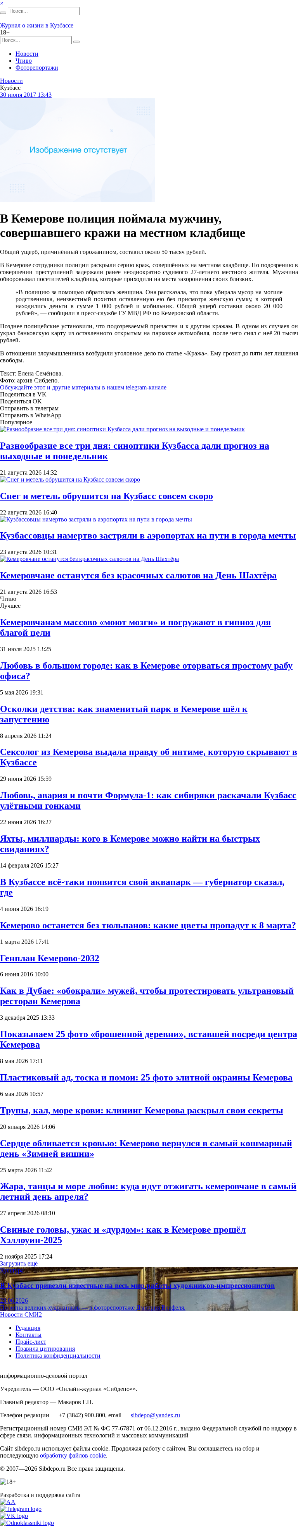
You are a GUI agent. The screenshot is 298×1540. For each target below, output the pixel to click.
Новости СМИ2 (21, 1314)
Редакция (28, 1327)
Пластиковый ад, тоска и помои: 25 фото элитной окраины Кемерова (146, 1077)
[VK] (14, 1516)
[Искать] (3, 13)
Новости (27, 53)
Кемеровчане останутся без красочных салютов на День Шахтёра (138, 575)
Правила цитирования (45, 1348)
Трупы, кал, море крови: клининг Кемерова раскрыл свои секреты (141, 1110)
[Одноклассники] (27, 1522)
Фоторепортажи (37, 67)
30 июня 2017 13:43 (26, 94)
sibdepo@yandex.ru (155, 1415)
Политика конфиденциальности (58, 1355)
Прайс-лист (31, 1341)
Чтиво (24, 60)
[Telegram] (21, 1509)
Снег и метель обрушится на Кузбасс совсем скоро (106, 496)
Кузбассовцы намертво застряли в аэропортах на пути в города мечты (148, 535)
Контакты (29, 1334)
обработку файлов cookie (73, 1455)
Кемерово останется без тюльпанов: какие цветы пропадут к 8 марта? (148, 925)
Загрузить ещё (19, 1263)
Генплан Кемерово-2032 (49, 958)
